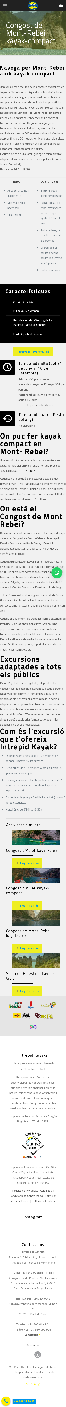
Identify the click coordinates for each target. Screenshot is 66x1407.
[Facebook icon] (31, 1384)
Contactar (33, 1345)
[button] (56, 572)
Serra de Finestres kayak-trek (30, 975)
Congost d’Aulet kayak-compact (28, 890)
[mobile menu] (5, 5)
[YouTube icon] (35, 1384)
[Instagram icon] (38, 1384)
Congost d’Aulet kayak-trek (31, 850)
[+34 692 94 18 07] (6, 1401)
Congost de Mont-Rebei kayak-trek (28, 933)
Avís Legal (46, 1190)
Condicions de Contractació (26, 1196)
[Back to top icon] (58, 1394)
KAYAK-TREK (27, 470)
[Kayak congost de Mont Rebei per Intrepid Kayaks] (33, 5)
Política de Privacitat (25, 1190)
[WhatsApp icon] (27, 1384)
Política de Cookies (43, 1201)
